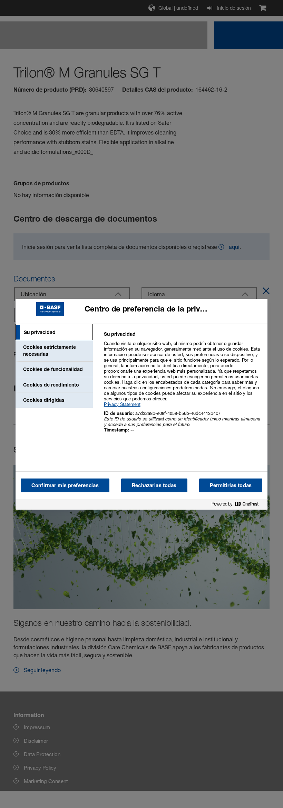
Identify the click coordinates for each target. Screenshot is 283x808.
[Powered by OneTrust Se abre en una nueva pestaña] (238, 505)
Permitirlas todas (231, 485)
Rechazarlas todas (154, 485)
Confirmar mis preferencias (65, 485)
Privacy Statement (122, 404)
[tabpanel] (182, 385)
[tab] (54, 332)
